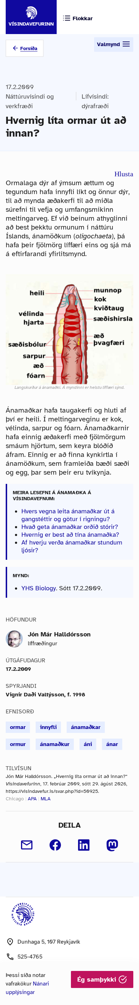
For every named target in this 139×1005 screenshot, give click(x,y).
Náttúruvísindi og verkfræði (30, 101)
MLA (46, 799)
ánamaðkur (55, 744)
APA (32, 799)
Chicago (15, 799)
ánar (112, 744)
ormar (18, 727)
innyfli (48, 727)
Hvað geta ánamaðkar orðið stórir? (69, 527)
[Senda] (26, 845)
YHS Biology (38, 588)
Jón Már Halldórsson (59, 634)
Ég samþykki (97, 979)
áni (88, 744)
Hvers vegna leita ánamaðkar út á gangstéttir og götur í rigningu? (67, 515)
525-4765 (29, 956)
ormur (18, 744)
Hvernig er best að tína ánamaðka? (70, 535)
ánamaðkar (86, 727)
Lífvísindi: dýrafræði (95, 101)
